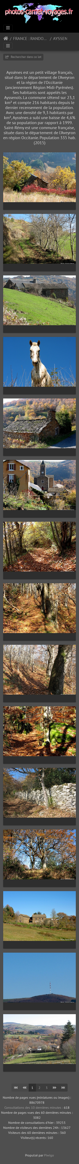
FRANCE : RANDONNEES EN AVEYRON (30, 38)
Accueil (5, 38)
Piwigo (49, 1155)
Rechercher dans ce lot (25, 57)
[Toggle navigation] (8, 28)
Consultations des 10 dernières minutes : (34, 1107)
